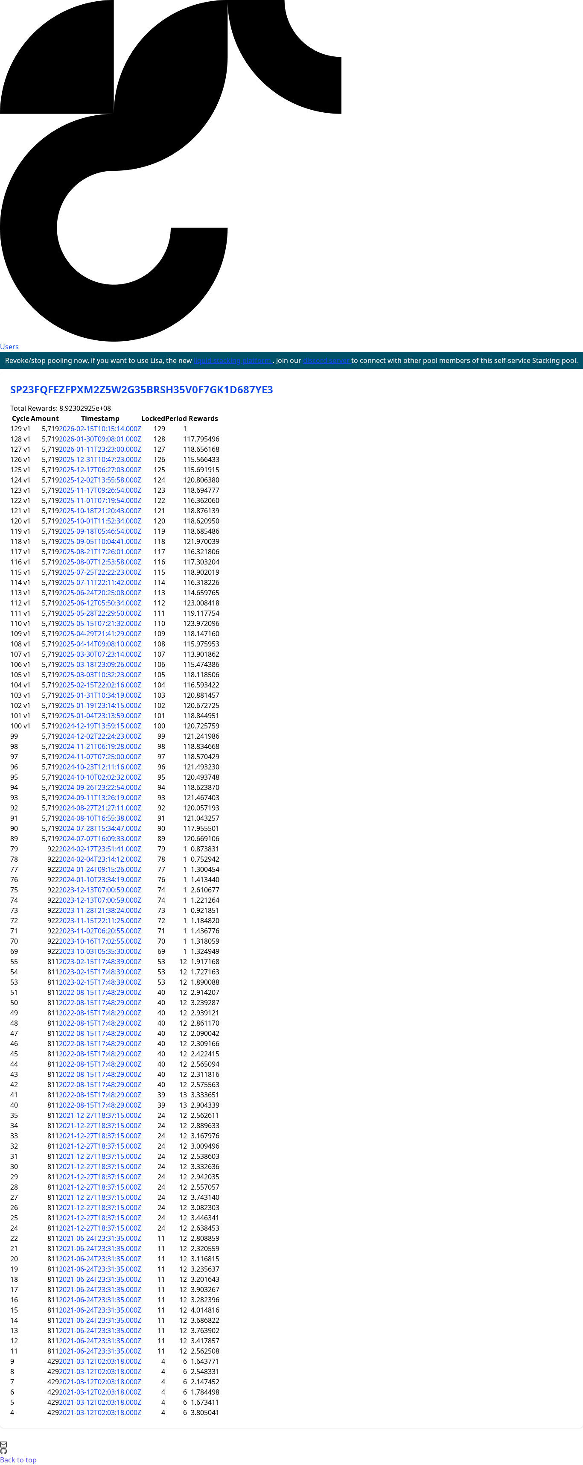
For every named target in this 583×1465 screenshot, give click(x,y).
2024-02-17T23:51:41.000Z (100, 849)
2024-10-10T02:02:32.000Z (100, 777)
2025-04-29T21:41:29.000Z (100, 633)
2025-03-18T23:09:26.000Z (100, 664)
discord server (327, 360)
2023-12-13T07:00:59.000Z (100, 890)
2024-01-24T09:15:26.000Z (100, 869)
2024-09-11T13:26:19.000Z (100, 797)
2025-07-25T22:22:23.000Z (100, 572)
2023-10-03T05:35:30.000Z (100, 951)
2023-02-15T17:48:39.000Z (100, 961)
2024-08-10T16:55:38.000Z (100, 818)
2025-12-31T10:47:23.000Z (100, 459)
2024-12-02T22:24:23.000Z (100, 736)
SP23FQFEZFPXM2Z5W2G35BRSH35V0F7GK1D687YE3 (141, 389)
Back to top (18, 1460)
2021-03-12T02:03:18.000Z (100, 1361)
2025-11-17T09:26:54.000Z (100, 490)
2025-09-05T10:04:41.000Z (100, 541)
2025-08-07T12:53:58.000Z (100, 562)
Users (9, 346)
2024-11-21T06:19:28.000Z (100, 746)
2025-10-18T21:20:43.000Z (100, 510)
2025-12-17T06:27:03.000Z (100, 469)
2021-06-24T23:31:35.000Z (100, 1238)
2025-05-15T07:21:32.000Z (100, 623)
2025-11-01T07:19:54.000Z (100, 500)
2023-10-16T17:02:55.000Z (100, 941)
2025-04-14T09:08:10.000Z (100, 644)
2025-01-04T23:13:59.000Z (100, 715)
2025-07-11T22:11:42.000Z (100, 582)
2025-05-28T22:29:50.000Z (100, 613)
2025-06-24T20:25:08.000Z (100, 592)
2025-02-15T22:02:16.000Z (100, 685)
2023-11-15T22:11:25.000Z (100, 920)
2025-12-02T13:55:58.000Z (100, 480)
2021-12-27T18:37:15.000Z (100, 1115)
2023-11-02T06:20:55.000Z (100, 931)
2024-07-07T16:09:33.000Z (100, 838)
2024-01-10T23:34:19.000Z (100, 879)
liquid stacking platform (233, 360)
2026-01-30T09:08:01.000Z (100, 439)
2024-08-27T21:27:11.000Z (100, 808)
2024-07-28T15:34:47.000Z (100, 828)
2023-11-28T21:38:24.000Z (100, 910)
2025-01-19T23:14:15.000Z (100, 705)
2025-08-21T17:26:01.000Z (100, 551)
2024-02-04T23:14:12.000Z (100, 859)
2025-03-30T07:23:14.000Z (100, 654)
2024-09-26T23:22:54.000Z (100, 787)
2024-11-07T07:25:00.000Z (100, 756)
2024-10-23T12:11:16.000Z (100, 767)
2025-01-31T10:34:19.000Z (100, 695)
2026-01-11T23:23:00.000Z (100, 449)
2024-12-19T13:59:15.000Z (100, 726)
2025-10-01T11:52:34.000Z (100, 521)
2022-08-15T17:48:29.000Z (100, 992)
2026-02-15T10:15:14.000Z (100, 428)
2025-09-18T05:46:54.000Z (100, 531)
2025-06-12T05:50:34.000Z (100, 603)
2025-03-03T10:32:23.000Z (100, 674)
